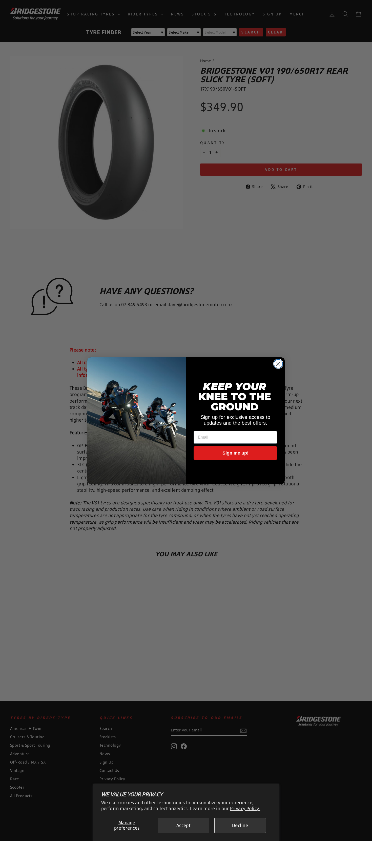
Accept (183, 825)
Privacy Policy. (245, 808)
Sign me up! (235, 453)
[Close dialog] (278, 363)
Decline (240, 825)
